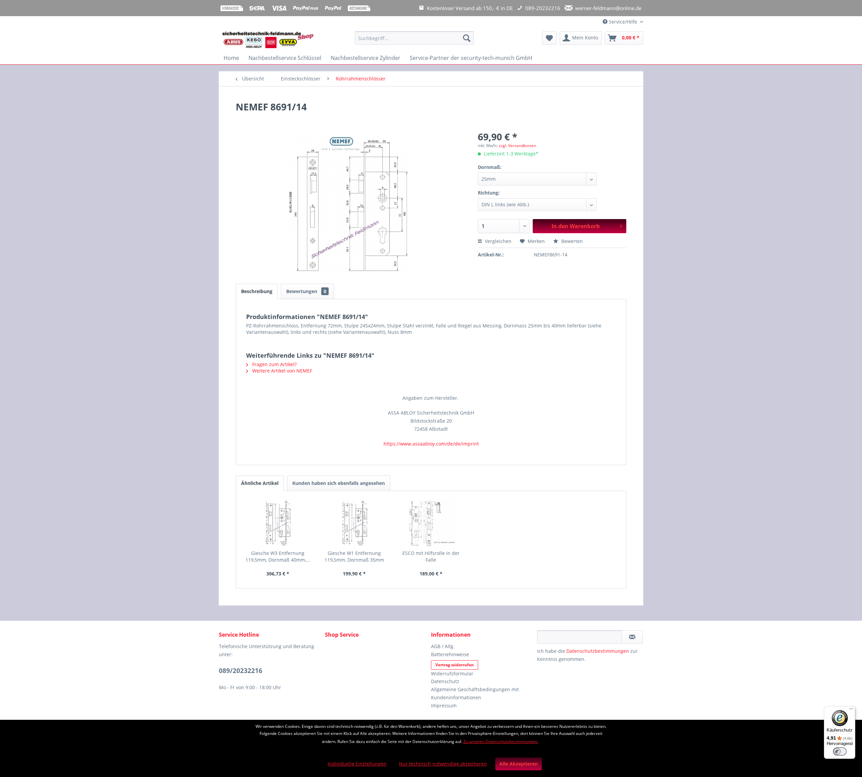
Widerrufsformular (452, 673)
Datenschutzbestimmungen (597, 651)
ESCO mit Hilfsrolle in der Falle (431, 556)
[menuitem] (414, 41)
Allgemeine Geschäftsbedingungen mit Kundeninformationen (475, 693)
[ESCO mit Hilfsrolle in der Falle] (431, 522)
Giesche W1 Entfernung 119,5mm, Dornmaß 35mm (354, 556)
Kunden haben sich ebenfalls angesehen (338, 483)
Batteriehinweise (450, 654)
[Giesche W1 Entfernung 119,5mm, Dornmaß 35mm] (354, 522)
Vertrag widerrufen (454, 665)
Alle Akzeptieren (518, 764)
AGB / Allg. (443, 646)
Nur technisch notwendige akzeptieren (443, 764)
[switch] (840, 751)
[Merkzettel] (549, 38)
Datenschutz (445, 681)
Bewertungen (306, 291)
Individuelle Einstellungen (357, 764)
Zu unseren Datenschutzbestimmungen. (500, 741)
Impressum (444, 705)
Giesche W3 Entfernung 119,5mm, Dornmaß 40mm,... (277, 556)
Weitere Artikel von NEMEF (281, 370)
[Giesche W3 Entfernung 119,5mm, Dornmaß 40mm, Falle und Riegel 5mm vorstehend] (277, 522)
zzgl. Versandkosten (517, 145)
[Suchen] (467, 38)
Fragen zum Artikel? (274, 364)
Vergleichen (497, 241)
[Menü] (851, 710)
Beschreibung (256, 291)
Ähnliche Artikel (259, 483)
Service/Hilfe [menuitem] (622, 22)
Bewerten (571, 241)
